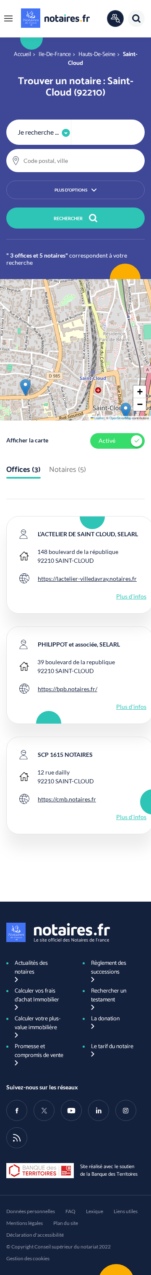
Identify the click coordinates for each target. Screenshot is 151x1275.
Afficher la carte (27, 440)
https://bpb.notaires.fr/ (67, 688)
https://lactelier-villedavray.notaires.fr (87, 578)
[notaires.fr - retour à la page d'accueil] (55, 18)
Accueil (22, 54)
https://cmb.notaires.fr (67, 799)
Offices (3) (23, 470)
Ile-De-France (55, 54)
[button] (8, 18)
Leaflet (99, 417)
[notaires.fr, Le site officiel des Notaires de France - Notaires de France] (58, 932)
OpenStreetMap (120, 417)
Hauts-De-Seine (96, 54)
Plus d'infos (131, 596)
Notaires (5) (67, 470)
